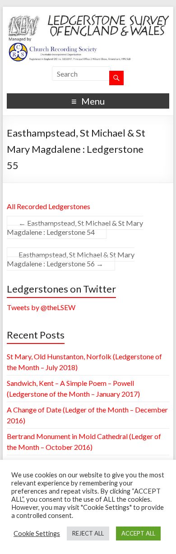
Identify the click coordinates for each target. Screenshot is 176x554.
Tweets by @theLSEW (41, 307)
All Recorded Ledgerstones (48, 206)
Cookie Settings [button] (37, 533)
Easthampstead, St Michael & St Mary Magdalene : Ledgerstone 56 (70, 259)
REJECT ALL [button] (88, 533)
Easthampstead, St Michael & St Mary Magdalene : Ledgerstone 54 (75, 227)
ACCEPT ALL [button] (138, 533)
